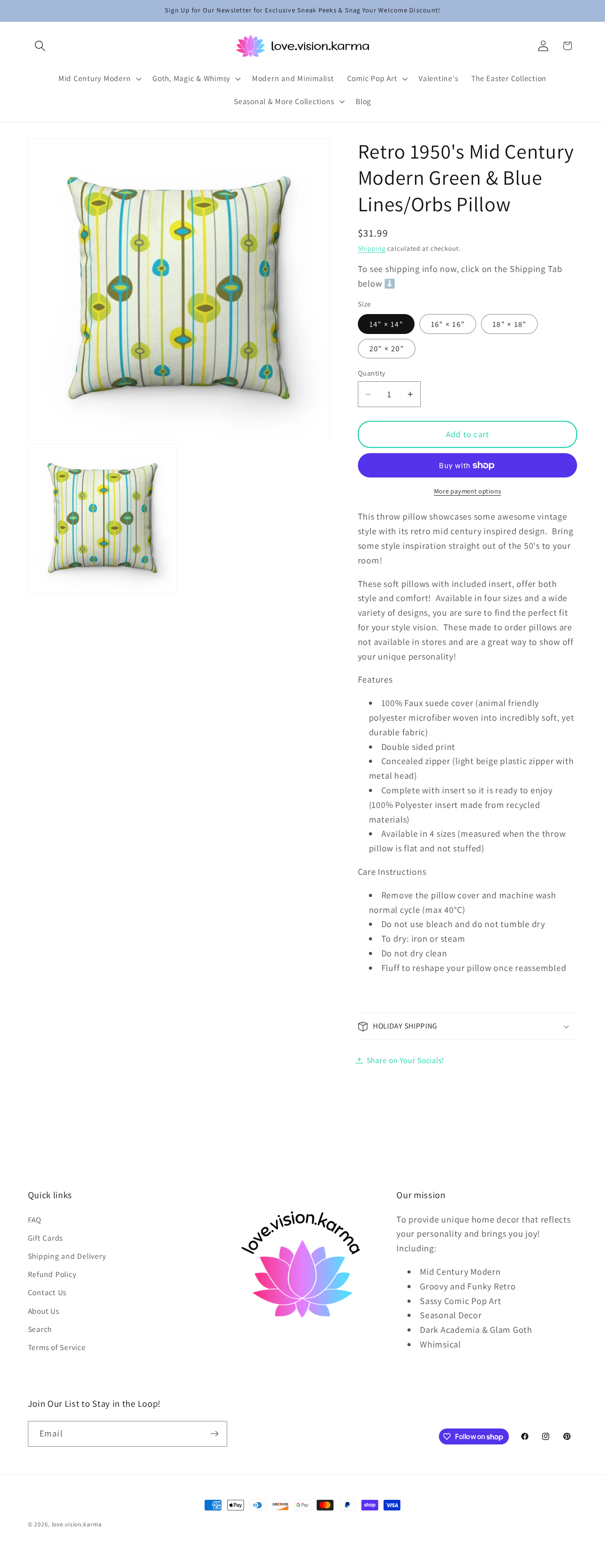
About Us (43, 1311)
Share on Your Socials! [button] (406, 1060)
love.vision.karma (77, 1524)
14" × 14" (386, 324)
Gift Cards (45, 1238)
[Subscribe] (214, 1434)
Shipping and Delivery (67, 1256)
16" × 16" (448, 324)
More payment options (467, 491)
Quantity (371, 373)
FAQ (35, 1220)
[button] (40, 46)
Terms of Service (57, 1347)
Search (40, 1329)
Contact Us (47, 1293)
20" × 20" (386, 349)
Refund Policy (52, 1274)
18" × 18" (509, 324)
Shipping (372, 248)
